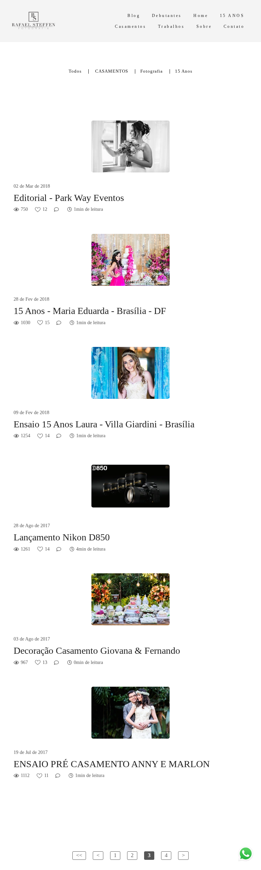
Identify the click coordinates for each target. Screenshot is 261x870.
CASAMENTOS (111, 71)
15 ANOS (232, 15)
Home (200, 15)
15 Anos (183, 71)
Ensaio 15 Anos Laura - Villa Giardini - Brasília (104, 424)
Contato (234, 26)
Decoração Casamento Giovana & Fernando (97, 650)
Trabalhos (171, 26)
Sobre (204, 26)
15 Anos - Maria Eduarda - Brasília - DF (90, 311)
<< (79, 855)
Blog (133, 15)
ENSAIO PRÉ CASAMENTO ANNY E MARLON (112, 764)
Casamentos (130, 26)
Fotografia (151, 71)
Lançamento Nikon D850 (62, 537)
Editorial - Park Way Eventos (69, 197)
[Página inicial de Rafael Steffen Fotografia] (52, 21)
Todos (75, 71)
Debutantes (167, 15)
